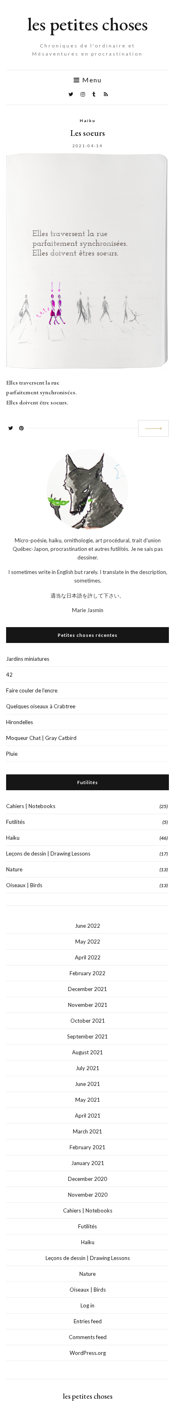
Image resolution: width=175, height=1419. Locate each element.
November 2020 (87, 1194)
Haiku (88, 120)
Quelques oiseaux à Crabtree (40, 706)
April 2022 (88, 957)
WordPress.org (88, 1353)
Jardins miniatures (27, 659)
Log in (87, 1305)
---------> (153, 428)
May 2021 (87, 1099)
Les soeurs (87, 133)
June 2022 (87, 925)
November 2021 (87, 1005)
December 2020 (87, 1179)
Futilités (15, 822)
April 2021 (88, 1115)
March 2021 (87, 1131)
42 (9, 674)
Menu (91, 80)
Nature (14, 869)
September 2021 (87, 1036)
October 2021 (87, 1020)
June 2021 (87, 1084)
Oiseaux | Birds (24, 885)
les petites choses (87, 24)
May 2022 (87, 941)
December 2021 (87, 989)
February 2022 (87, 973)
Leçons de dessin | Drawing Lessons (48, 853)
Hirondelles (19, 722)
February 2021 (87, 1147)
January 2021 (87, 1163)
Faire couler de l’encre (31, 690)
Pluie (12, 753)
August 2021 (87, 1052)
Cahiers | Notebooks (30, 806)
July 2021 (87, 1068)
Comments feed (88, 1337)
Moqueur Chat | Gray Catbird (41, 738)
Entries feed (88, 1321)
